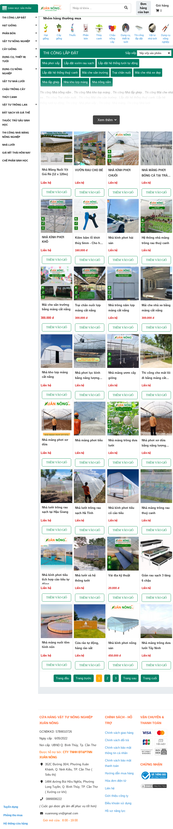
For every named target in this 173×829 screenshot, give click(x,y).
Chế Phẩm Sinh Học (15, 160)
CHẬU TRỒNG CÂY (13, 89)
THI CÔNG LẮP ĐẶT (14, 17)
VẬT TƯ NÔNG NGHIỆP (16, 41)
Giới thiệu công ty (116, 795)
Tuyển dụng (10, 806)
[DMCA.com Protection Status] (153, 788)
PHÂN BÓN (9, 33)
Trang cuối (150, 678)
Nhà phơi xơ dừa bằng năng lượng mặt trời (154, 446)
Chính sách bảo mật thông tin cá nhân (118, 750)
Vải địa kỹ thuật (119, 575)
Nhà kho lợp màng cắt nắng (55, 374)
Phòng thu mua (13, 815)
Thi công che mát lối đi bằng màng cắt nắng (156, 378)
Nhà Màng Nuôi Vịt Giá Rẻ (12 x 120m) (55, 172)
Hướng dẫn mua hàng (119, 773)
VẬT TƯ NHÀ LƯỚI (13, 81)
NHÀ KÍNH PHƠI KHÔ (53, 239)
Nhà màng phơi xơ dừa (55, 442)
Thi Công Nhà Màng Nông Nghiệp (15, 134)
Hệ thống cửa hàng (15, 823)
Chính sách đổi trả (117, 740)
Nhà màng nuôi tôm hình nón (56, 645)
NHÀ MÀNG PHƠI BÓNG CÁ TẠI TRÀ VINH (155, 175)
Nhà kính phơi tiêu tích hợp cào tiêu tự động (55, 579)
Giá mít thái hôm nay (16, 152)
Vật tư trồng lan (14, 104)
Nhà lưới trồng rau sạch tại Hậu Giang (55, 510)
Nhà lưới (8, 144)
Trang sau (129, 678)
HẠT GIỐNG (9, 25)
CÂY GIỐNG (9, 49)
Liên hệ (109, 788)
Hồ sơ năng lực (115, 811)
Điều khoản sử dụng (118, 803)
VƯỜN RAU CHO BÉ (89, 170)
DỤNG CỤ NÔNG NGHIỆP (12, 71)
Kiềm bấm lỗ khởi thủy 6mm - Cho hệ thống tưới (88, 243)
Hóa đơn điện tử (115, 780)
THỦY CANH (9, 97)
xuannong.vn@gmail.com (61, 813)
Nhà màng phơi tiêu (89, 440)
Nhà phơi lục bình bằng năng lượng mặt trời (87, 378)
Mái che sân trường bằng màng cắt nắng (56, 307)
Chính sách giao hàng (119, 732)
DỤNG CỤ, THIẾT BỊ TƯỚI (14, 59)
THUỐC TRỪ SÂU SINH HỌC (16, 122)
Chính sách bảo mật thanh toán (118, 763)
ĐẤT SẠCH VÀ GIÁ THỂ (16, 112)
